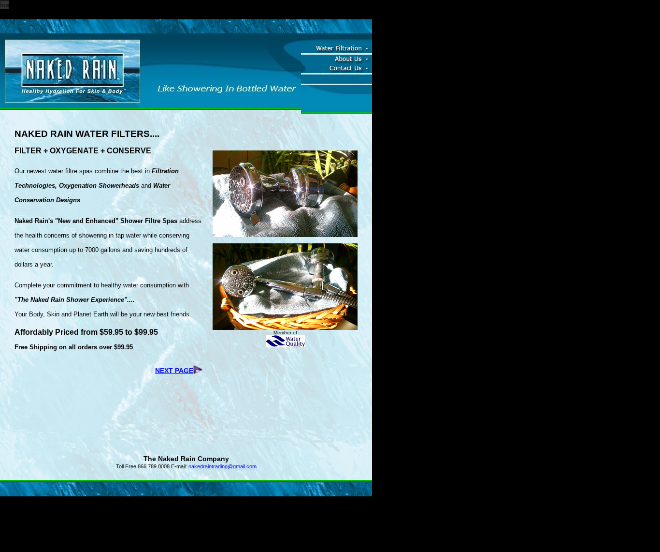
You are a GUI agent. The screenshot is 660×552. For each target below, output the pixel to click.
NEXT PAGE (174, 370)
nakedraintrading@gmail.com (222, 466)
